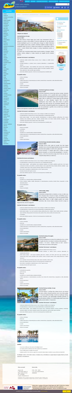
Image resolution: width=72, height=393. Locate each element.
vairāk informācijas (44, 391)
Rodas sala (6, 111)
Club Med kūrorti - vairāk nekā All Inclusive (30, 14)
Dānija (5, 38)
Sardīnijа (6, 114)
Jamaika (6, 57)
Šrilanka (6, 127)
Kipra (5, 67)
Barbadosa (6, 30)
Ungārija (6, 138)
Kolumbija (6, 69)
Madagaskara (7, 83)
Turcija (5, 137)
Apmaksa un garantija (64, 1)
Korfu (5, 72)
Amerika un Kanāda (8, 17)
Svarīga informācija (53, 1)
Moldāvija (6, 99)
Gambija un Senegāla (9, 46)
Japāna (5, 59)
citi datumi (59, 38)
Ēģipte (5, 41)
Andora (5, 18)
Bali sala (6, 28)
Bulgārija (6, 35)
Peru (5, 106)
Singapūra (6, 119)
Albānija (6, 15)
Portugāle (6, 109)
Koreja (5, 70)
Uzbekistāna (6, 140)
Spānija (5, 125)
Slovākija (6, 121)
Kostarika (6, 74)
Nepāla (5, 101)
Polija (5, 108)
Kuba (5, 77)
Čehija (5, 36)
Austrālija (6, 25)
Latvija (5, 78)
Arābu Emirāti (7, 20)
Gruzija (5, 49)
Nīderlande (6, 103)
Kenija (5, 64)
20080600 (57, 7)
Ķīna (5, 65)
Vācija (5, 142)
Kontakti (27, 1)
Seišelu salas (7, 116)
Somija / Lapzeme (8, 124)
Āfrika (5, 14)
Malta (5, 91)
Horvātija (6, 51)
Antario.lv (19, 14)
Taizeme (5, 130)
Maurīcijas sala (7, 95)
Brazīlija (6, 33)
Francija (6, 44)
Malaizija (6, 86)
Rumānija (6, 112)
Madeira (6, 85)
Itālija (5, 56)
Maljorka (6, 90)
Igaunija (6, 52)
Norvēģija (6, 104)
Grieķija (5, 48)
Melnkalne (6, 98)
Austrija (6, 26)
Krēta (5, 75)
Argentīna (6, 22)
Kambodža (6, 61)
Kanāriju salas (7, 62)
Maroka (6, 93)
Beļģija (5, 31)
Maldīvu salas (7, 88)
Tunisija (5, 135)
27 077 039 (49, 7)
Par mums (33, 1)
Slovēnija (6, 122)
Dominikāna (7, 39)
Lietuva (5, 82)
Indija (5, 54)
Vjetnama (6, 143)
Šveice (5, 129)
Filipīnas (6, 43)
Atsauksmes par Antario (42, 1)
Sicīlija (5, 117)
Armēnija (6, 23)
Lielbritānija (7, 80)
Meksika (5, 96)
